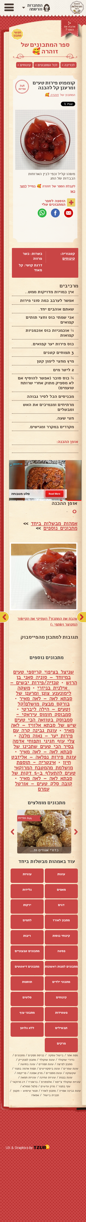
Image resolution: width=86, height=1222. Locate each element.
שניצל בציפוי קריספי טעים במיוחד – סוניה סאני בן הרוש (45, 677)
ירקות (27, 905)
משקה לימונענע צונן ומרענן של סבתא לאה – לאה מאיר (44, 693)
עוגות (61, 874)
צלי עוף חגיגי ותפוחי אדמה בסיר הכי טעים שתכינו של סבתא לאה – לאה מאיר (44, 746)
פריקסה (21, 1073)
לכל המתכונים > (46, 64)
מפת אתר (72, 1055)
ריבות (27, 935)
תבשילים (61, 1028)
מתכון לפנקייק (27, 1060)
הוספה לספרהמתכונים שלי (53, 202)
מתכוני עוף (27, 1012)
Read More (54, 493)
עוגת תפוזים (46, 1064)
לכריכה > (68, 64)
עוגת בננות (65, 1077)
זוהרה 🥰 (52, 94)
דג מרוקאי (18, 1082)
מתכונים (20, 1055)
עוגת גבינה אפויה (70, 1091)
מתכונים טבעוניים (27, 951)
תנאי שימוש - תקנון (25, 1091)
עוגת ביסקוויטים (49, 1068)
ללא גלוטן (27, 1028)
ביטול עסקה (55, 1055)
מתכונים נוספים (60, 527)
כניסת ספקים (36, 1055)
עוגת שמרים (70, 1068)
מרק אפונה (36, 1073)
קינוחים (68, 258)
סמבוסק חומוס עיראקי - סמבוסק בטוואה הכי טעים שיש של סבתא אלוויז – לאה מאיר (43, 722)
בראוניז (33, 1082)
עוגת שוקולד (47, 1060)
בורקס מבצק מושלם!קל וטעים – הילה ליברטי (44, 706)
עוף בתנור (64, 1086)
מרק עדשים (48, 1086)
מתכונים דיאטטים (27, 966)
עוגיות (27, 874)
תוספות (27, 982)
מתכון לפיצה (64, 1064)
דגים (61, 905)
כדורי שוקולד (66, 1060)
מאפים (61, 889)
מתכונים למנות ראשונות (61, 966)
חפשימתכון (17, 34)
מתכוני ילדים (61, 982)
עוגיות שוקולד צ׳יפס (67, 1082)
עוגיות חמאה (28, 1077)
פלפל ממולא (29, 1086)
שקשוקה (70, 1073)
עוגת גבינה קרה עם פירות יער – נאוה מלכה (43, 733)
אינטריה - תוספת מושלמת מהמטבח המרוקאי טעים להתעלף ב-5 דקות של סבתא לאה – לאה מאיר (44, 770)
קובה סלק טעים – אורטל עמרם (43, 786)
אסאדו (35, 1095)
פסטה (61, 951)
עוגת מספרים (54, 1073)
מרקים (61, 1043)
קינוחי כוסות (61, 935)
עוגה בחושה (27, 1064)
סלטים (27, 997)
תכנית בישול (50, 1095)
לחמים (27, 920)
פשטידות (61, 1012)
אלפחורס (46, 1082)
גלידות (27, 889)
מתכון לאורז (61, 920)
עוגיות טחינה (47, 1077)
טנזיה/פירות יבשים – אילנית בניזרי (40, 685)
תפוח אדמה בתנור (25, 1068)
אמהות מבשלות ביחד (54, 523)
